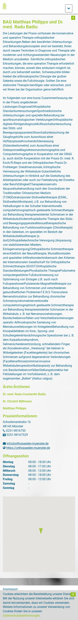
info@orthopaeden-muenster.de (27, 443)
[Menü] (68, 8)
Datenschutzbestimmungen (21, 615)
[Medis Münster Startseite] (39, 6)
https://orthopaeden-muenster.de (28, 448)
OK (73, 594)
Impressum (10, 589)
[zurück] (73, 18)
